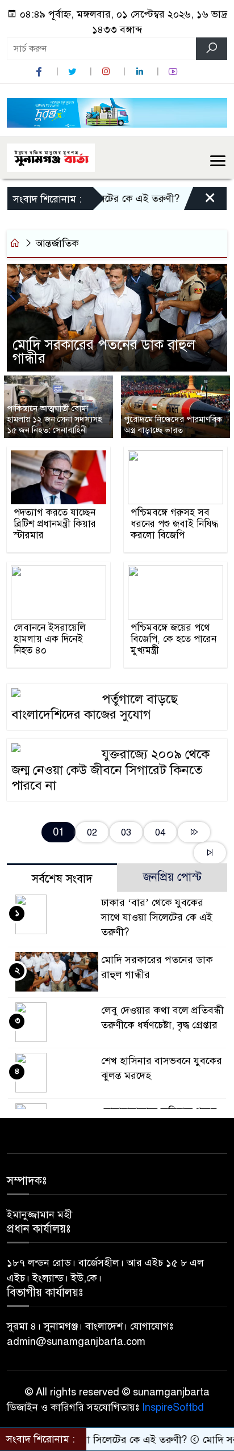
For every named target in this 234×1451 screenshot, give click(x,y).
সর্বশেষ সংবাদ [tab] (62, 879)
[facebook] (40, 71)
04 (160, 832)
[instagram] (107, 71)
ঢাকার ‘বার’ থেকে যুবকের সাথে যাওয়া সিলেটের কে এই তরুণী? (156, 917)
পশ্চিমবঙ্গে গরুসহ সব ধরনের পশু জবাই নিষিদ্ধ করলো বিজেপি (174, 524)
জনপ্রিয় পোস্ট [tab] (172, 877)
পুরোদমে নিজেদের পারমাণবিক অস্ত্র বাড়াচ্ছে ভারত (173, 424)
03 (126, 832)
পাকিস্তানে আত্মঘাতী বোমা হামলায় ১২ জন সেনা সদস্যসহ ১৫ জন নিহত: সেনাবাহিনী (54, 419)
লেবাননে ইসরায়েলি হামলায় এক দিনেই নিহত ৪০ (50, 639)
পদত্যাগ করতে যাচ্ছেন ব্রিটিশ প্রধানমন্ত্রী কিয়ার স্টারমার (55, 524)
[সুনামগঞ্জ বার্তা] (51, 156)
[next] (194, 832)
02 (92, 832)
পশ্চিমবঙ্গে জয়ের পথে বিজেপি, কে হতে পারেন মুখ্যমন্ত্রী (173, 639)
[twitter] (74, 71)
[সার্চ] (211, 48)
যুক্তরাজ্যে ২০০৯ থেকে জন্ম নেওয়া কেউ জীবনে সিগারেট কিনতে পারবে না (110, 770)
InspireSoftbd (173, 1407)
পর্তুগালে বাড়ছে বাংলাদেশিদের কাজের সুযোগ (94, 707)
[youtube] (174, 71)
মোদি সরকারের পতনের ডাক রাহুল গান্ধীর (103, 351)
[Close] (200, 201)
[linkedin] (141, 71)
